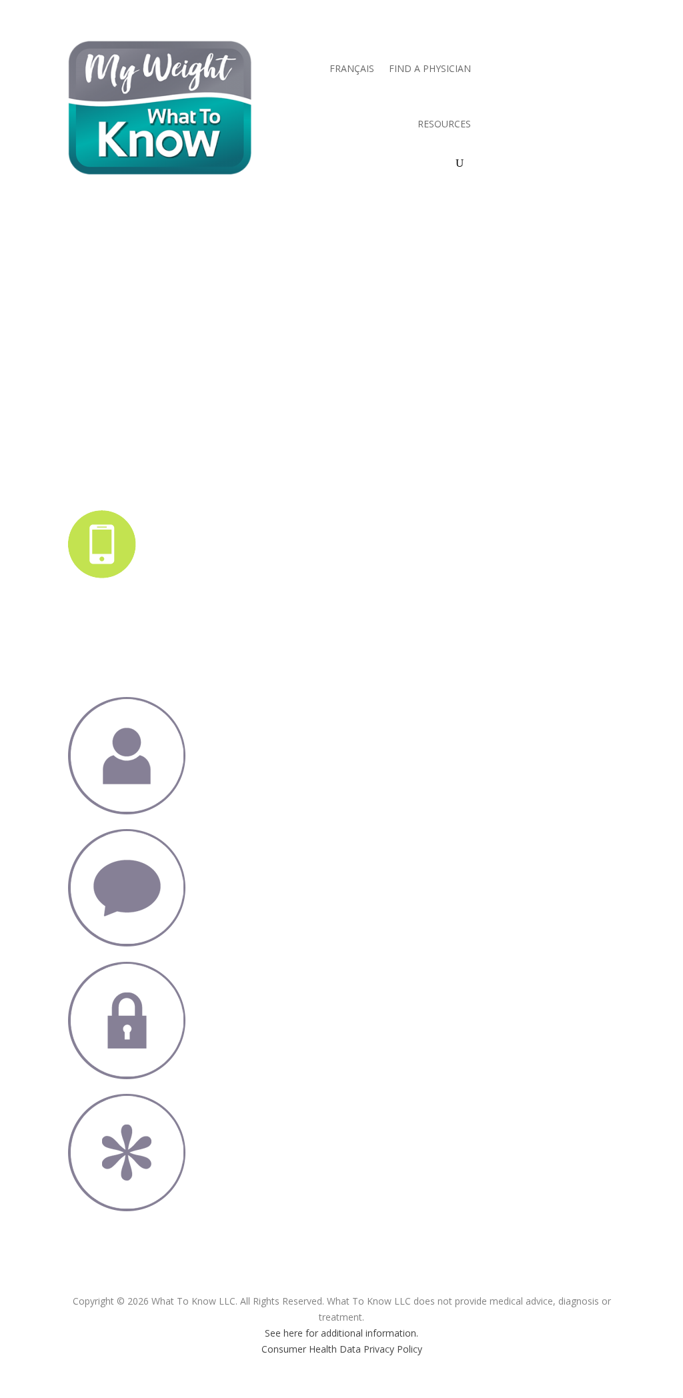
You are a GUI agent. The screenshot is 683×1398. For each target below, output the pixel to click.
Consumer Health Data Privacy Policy (341, 1349)
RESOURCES (444, 123)
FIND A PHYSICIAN (430, 68)
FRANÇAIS (351, 68)
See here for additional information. (341, 1333)
